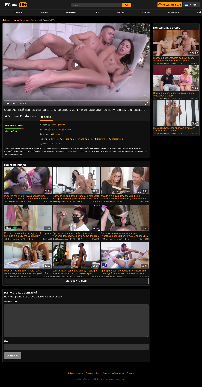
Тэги (96, 12)
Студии (146, 12)
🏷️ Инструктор (101, 139)
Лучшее (44, 12)
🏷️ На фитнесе (52, 139)
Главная (18, 12)
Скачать (32, 116)
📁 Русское (55, 134)
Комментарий (11, 301)
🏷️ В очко (89, 139)
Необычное (173, 12)
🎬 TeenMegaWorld (56, 125)
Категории (71, 12)
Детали (47, 117)
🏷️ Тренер (64, 139)
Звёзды (121, 12)
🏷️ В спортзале (77, 139)
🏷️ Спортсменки (116, 139)
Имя (6, 341)
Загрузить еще (76, 280)
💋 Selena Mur (54, 129)
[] (126, 5)
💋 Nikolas (66, 129)
